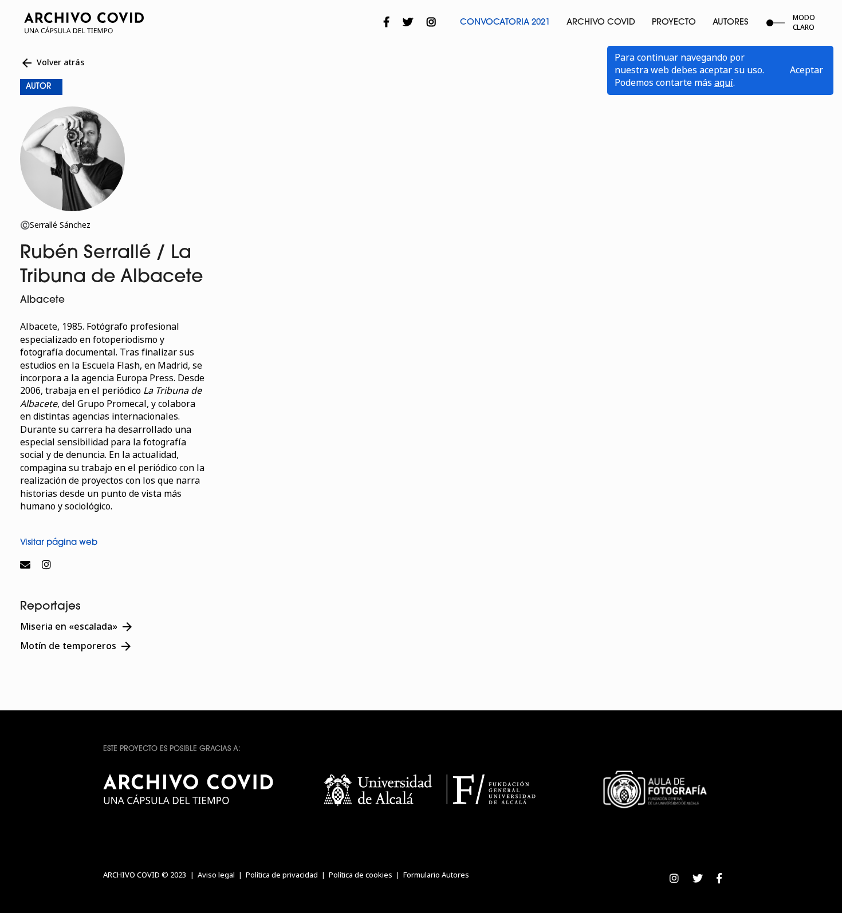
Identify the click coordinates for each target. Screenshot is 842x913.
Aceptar (806, 70)
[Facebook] (386, 22)
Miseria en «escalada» (77, 627)
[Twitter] (408, 22)
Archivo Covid (600, 22)
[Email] (28, 565)
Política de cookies (360, 874)
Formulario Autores (436, 874)
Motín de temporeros (76, 646)
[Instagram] (431, 22)
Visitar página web (58, 543)
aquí (723, 82)
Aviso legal (216, 874)
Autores (730, 22)
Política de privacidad (282, 874)
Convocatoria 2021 (505, 22)
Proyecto (674, 22)
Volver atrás (52, 63)
